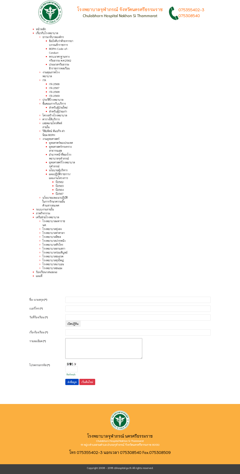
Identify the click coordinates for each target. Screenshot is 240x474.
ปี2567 (60, 193)
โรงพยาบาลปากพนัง (53, 240)
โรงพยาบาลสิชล (51, 236)
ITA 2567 (54, 87)
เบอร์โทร (36, 308)
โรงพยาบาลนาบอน (53, 264)
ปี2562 (60, 181)
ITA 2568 (54, 91)
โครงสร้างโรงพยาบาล (54, 115)
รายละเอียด (37, 341)
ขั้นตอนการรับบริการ (54, 103)
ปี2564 (60, 189)
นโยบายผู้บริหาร (58, 170)
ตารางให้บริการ (51, 119)
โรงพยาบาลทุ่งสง (52, 228)
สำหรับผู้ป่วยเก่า (58, 111)
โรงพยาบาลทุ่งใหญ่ (53, 260)
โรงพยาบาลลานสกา (53, 248)
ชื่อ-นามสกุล (38, 299)
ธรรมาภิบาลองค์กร (53, 37)
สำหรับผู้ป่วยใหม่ (58, 107)
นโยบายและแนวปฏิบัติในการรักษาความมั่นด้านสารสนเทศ (55, 201)
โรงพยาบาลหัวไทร (52, 244)
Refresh (71, 374)
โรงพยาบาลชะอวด (52, 256)
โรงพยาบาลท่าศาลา (53, 232)
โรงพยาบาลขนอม (52, 268)
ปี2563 (60, 185)
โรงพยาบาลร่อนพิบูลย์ (54, 252)
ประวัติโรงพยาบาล (52, 99)
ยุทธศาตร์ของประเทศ (61, 142)
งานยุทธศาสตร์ (50, 138)
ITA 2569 (54, 95)
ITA (44, 80)
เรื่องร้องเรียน (38, 332)
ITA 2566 (54, 84)
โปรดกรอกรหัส (39, 365)
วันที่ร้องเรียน (38, 317)
